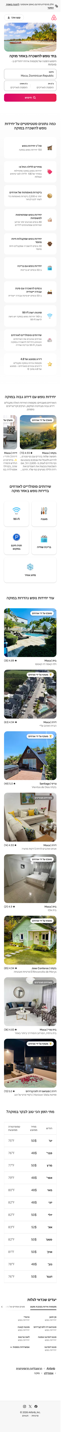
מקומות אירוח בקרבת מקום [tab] (43, 1306)
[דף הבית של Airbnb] (53, 17)
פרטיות (35, 1415)
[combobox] (30, 76)
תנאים (25, 1415)
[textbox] (43, 87)
